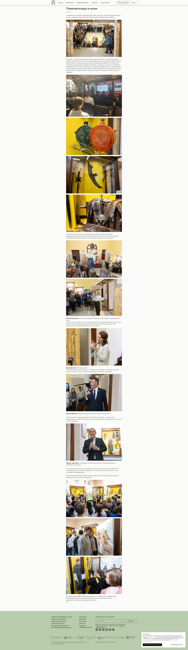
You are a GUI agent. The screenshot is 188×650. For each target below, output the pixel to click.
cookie (172, 639)
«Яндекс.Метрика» (152, 637)
